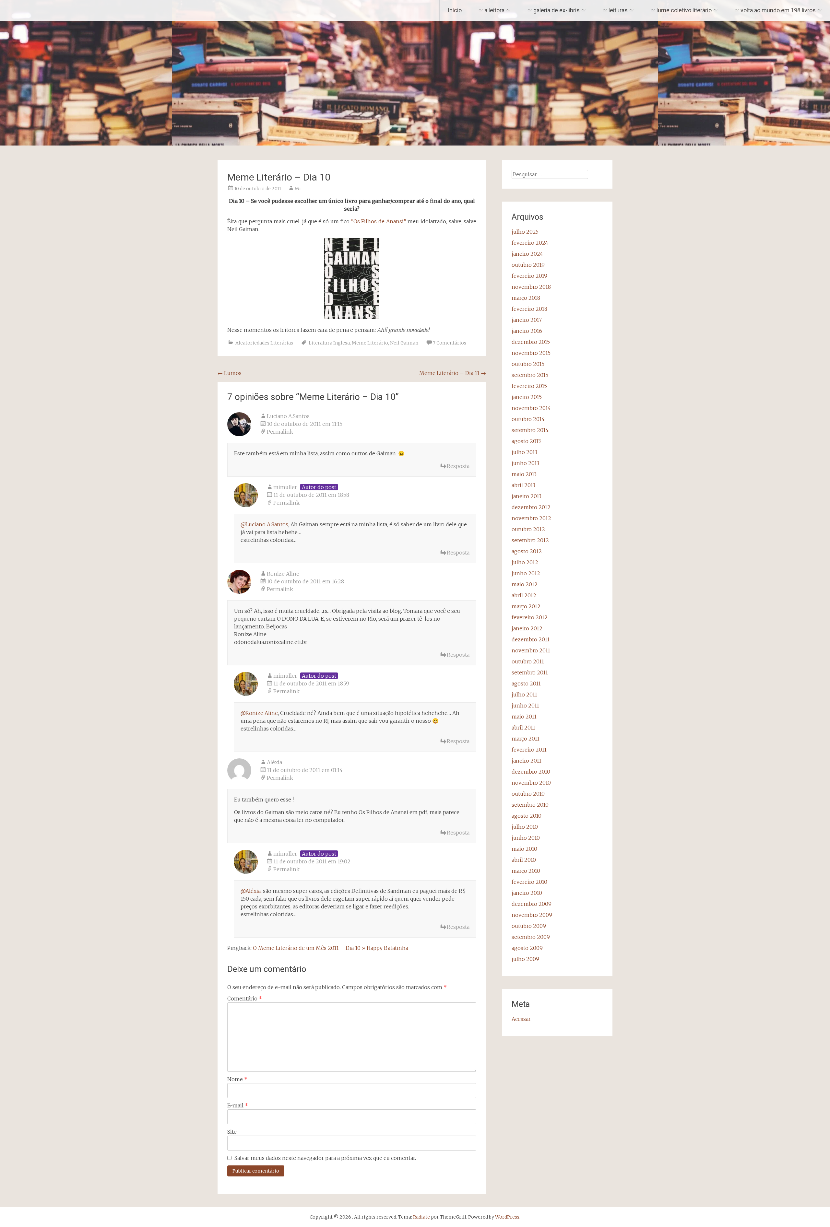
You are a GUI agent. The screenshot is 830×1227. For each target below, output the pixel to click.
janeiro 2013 (526, 496)
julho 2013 (524, 452)
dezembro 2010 (531, 771)
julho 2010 (525, 827)
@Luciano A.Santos (264, 524)
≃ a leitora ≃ (494, 10)
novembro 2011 (531, 650)
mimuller (285, 487)
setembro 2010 (530, 804)
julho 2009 (525, 959)
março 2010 (526, 871)
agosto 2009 (527, 948)
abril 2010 (524, 860)
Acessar (521, 1019)
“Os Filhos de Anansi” (378, 221)
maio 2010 (524, 849)
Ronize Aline (283, 573)
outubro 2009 (529, 926)
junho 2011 (525, 705)
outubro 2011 (528, 661)
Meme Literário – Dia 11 (452, 373)
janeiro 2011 (526, 760)
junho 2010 (526, 838)
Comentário (244, 998)
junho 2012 (526, 573)
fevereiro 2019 (529, 276)
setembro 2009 (531, 937)
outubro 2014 (528, 419)
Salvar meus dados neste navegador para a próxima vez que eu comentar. (325, 1158)
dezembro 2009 (531, 904)
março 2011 (526, 738)
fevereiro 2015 (529, 386)
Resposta (458, 466)
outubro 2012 (528, 529)
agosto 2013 (526, 441)
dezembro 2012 (531, 507)
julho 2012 (525, 562)
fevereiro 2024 (530, 243)
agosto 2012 (527, 551)
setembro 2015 (530, 375)
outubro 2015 (528, 364)
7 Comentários (449, 343)
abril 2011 (523, 727)
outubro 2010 (528, 793)
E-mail (237, 1105)
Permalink (280, 431)
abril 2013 (523, 485)
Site (232, 1131)
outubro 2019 (528, 265)
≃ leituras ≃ (618, 10)
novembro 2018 (531, 287)
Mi (298, 189)
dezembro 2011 (531, 639)
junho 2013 (525, 463)
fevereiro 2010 (529, 882)
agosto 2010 (526, 815)
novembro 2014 (531, 408)
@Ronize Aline (259, 713)
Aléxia (274, 762)
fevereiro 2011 (529, 749)
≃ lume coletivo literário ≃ (684, 10)
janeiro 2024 (527, 254)
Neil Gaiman (404, 343)
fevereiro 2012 (530, 617)
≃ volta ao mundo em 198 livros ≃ (778, 10)
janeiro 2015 (527, 397)
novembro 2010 (531, 782)
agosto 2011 (526, 683)
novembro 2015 (531, 353)
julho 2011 (524, 694)
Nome (237, 1079)
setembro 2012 (530, 540)
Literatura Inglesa (329, 343)
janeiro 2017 (527, 320)
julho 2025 (525, 231)
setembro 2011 (530, 672)
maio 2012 (525, 584)
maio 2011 (524, 716)
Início (455, 10)
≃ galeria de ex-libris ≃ (556, 10)
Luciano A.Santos (288, 416)
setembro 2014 (530, 430)
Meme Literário (370, 343)
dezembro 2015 (531, 342)
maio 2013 (524, 474)
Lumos (230, 373)
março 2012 (526, 606)
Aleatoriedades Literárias (264, 343)
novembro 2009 (532, 915)
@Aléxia (251, 891)
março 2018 (526, 298)
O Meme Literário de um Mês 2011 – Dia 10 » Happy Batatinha (330, 948)
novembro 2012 (531, 518)
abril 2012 (524, 595)
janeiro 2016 (527, 331)
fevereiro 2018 (529, 309)
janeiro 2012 (527, 628)
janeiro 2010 (527, 893)
